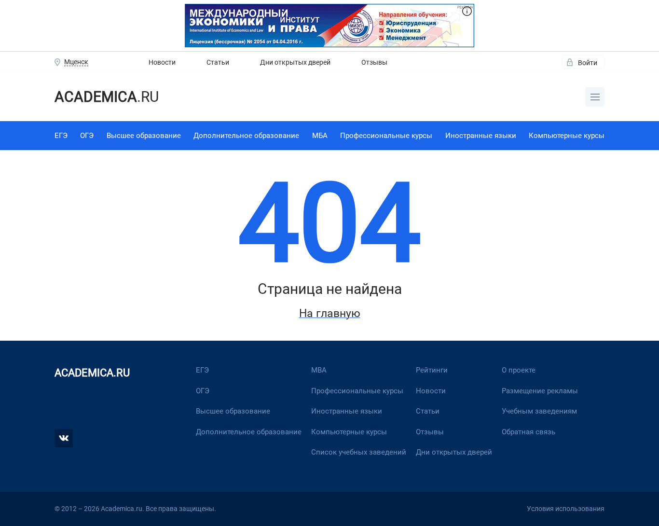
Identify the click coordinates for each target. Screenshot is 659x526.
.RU (107, 96)
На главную (329, 313)
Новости (162, 62)
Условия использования (565, 508)
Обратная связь (528, 432)
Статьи (217, 62)
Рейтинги (432, 370)
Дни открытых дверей (295, 62)
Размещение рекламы (540, 391)
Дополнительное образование (246, 135)
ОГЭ (87, 135)
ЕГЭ (61, 135)
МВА (319, 370)
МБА (320, 135)
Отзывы (374, 62)
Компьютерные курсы (566, 135)
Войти (587, 63)
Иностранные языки (480, 135)
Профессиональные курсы (386, 135)
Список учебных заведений (358, 452)
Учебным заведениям (539, 411)
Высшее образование (144, 135)
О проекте (518, 370)
